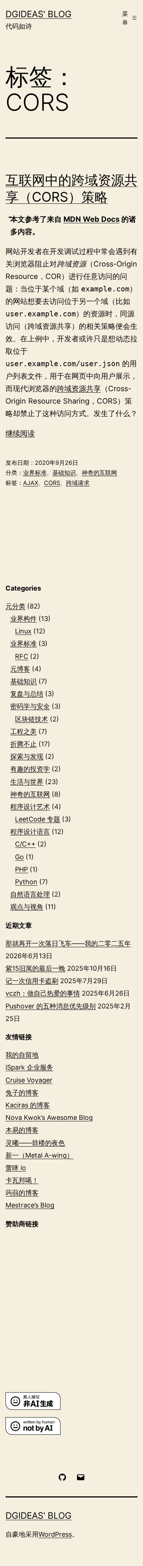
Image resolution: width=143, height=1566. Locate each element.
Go (19, 857)
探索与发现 (26, 756)
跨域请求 (77, 482)
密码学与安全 (30, 706)
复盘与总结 (26, 694)
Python (26, 882)
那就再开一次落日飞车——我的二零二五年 (68, 943)
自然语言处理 (30, 894)
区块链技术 (31, 719)
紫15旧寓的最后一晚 (35, 968)
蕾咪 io (16, 1168)
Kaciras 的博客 (28, 1105)
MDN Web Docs (91, 219)
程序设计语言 (30, 831)
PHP (21, 869)
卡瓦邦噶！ (22, 1180)
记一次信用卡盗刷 (32, 981)
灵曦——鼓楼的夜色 (35, 1143)
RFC (21, 656)
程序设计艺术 (30, 806)
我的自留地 (22, 1055)
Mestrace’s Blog (30, 1205)
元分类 (15, 606)
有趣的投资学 (30, 769)
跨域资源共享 (79, 388)
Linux (23, 631)
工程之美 (23, 731)
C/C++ (25, 844)
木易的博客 (22, 1130)
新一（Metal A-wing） (39, 1155)
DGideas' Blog (39, 14)
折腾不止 (23, 744)
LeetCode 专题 (37, 819)
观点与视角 (26, 907)
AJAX (30, 482)
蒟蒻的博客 (22, 1192)
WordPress (55, 1534)
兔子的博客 (22, 1092)
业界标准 (35, 472)
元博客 (20, 669)
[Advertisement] (71, 1310)
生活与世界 (26, 782)
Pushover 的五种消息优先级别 (51, 1006)
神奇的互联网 (99, 472)
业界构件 (23, 618)
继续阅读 (20, 433)
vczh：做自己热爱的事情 (43, 993)
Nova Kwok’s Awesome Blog (49, 1117)
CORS (52, 482)
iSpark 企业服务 (29, 1067)
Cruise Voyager (29, 1080)
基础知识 (64, 472)
